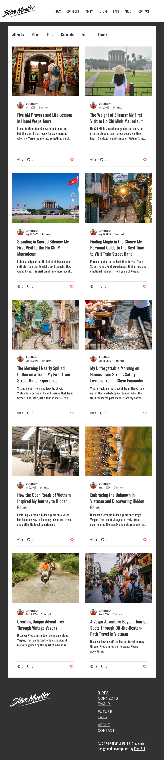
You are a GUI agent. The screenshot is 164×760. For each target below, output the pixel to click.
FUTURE (105, 711)
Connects (67, 34)
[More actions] (73, 105)
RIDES (103, 693)
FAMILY (104, 704)
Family (102, 34)
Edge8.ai (139, 748)
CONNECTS (108, 698)
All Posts (18, 34)
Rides (35, 34)
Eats (50, 34)
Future (86, 34)
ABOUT (104, 725)
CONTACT (106, 730)
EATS (102, 717)
